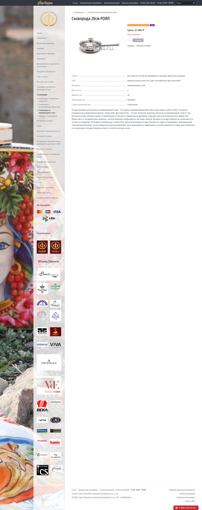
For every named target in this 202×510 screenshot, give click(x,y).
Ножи (39, 126)
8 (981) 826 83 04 (187, 508)
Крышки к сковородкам (48, 116)
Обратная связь (43, 193)
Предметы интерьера (46, 72)
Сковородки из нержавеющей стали (47, 111)
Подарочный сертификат (91, 3)
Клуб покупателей (111, 3)
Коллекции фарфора (46, 43)
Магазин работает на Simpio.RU (182, 490)
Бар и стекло (42, 77)
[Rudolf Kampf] (42, 284)
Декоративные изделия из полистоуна (48, 65)
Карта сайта (190, 501)
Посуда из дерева (44, 149)
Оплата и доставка (130, 3)
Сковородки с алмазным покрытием (48, 100)
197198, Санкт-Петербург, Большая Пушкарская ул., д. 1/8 (95, 497)
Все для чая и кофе (45, 82)
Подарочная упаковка (46, 162)
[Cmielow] (55, 311)
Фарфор (40, 48)
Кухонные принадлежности (48, 131)
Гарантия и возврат (45, 177)
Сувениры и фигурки (46, 54)
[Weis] (42, 418)
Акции (39, 33)
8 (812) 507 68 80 (147, 3)
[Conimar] (56, 466)
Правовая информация (186, 497)
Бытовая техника (44, 136)
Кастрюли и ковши (45, 121)
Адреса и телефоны (45, 188)
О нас (75, 3)
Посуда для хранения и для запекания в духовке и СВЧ (49, 142)
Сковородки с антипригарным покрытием (49, 105)
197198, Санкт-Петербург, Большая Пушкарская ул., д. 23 (95, 493)
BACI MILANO (43, 167)
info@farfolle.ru (126, 497)
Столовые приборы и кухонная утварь (46, 88)
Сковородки (42, 95)
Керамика (41, 59)
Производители (43, 172)
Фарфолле (43, 14)
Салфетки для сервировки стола (48, 155)
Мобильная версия (187, 493)
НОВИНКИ (41, 38)
